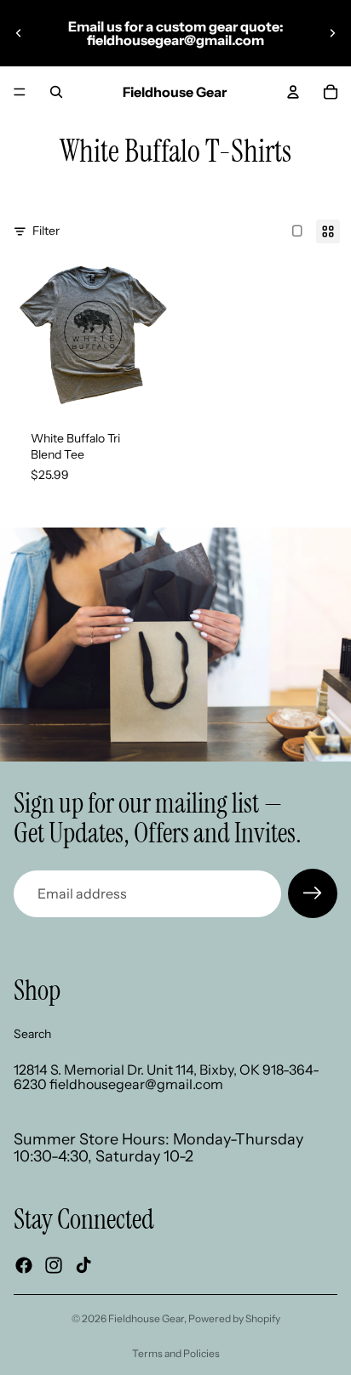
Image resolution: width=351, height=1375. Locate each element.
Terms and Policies (176, 1353)
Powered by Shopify (234, 1318)
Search (32, 1033)
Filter (46, 230)
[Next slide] (332, 33)
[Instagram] (53, 1265)
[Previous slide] (18, 33)
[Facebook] (24, 1265)
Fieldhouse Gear (146, 1318)
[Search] (56, 92)
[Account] (293, 92)
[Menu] (19, 91)
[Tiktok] (83, 1265)
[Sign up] (312, 893)
